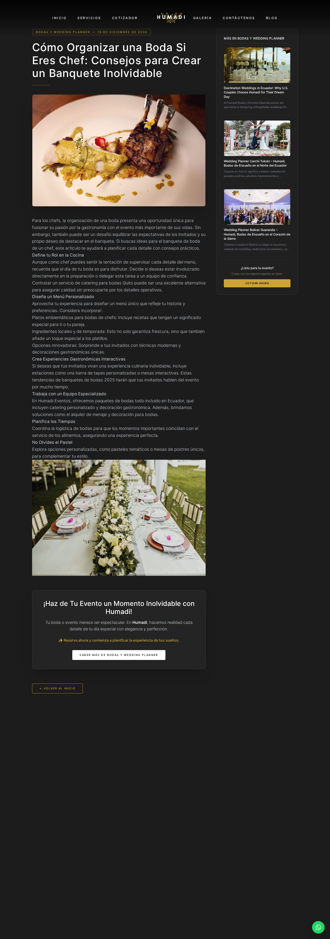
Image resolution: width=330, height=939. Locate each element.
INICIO (59, 18)
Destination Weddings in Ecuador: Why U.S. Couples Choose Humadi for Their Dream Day (256, 92)
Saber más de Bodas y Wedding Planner (118, 655)
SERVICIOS (89, 18)
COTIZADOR (125, 18)
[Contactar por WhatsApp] (318, 927)
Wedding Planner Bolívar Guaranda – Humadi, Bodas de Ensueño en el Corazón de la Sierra (257, 234)
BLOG (272, 18)
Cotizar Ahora (257, 283)
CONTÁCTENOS (239, 18)
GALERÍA (202, 18)
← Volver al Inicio (57, 688)
